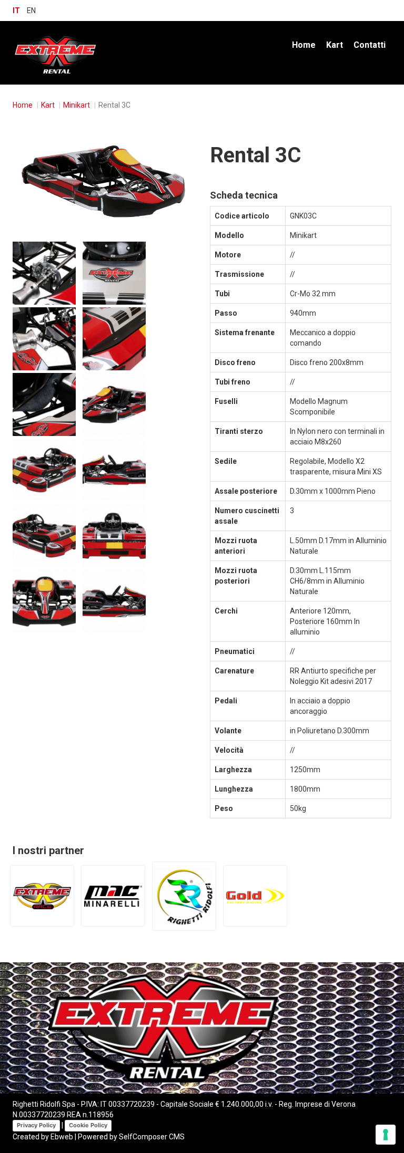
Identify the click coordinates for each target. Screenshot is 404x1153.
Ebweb (61, 1137)
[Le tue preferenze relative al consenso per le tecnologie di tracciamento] (386, 1135)
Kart (334, 45)
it (16, 10)
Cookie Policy (88, 1125)
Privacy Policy (36, 1125)
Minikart (76, 105)
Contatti (370, 45)
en (31, 10)
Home (304, 45)
